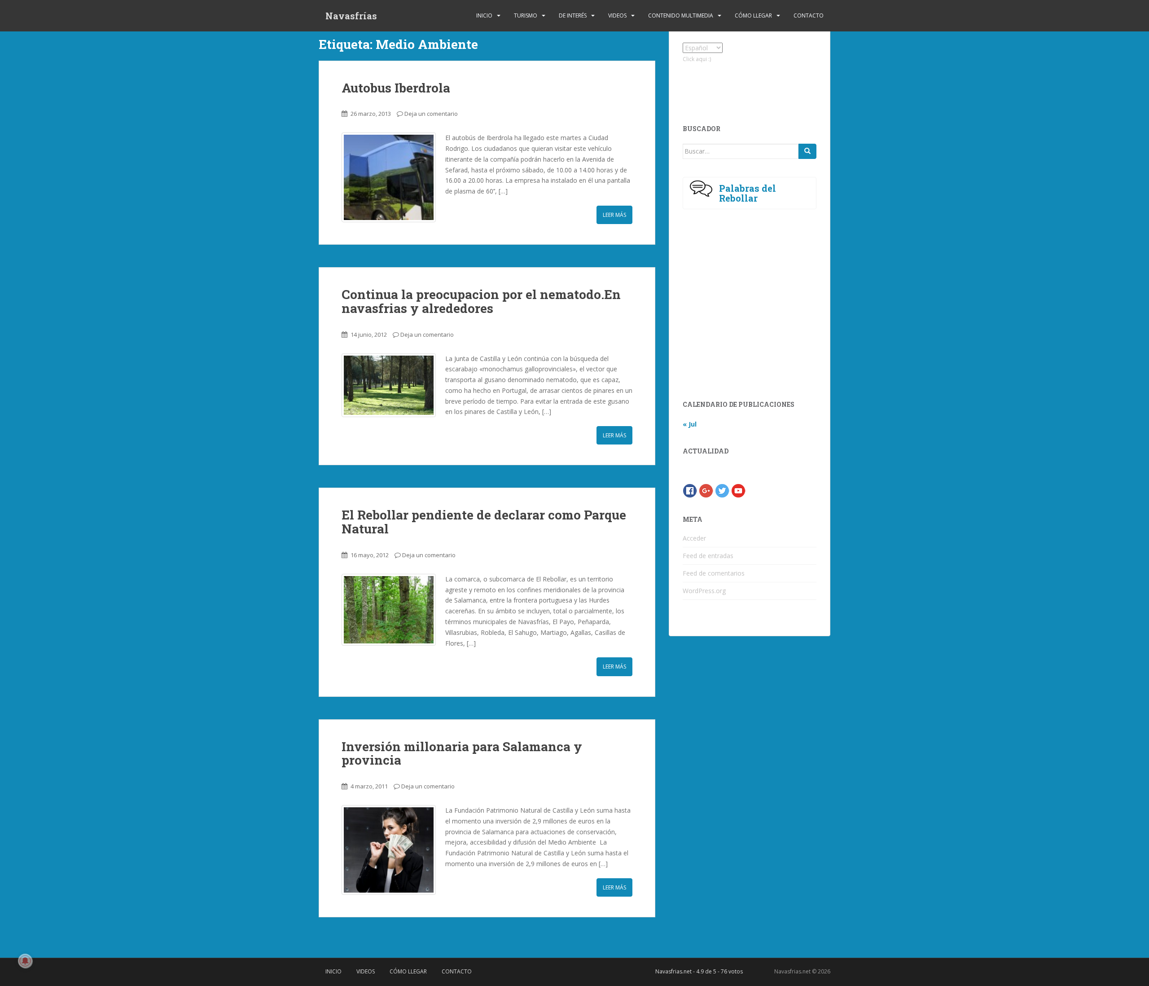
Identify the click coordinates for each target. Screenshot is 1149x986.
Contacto (809, 15)
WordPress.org (704, 590)
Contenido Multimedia (680, 15)
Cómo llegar (753, 15)
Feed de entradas (708, 555)
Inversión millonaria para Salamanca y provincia (462, 753)
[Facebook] (690, 490)
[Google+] (706, 490)
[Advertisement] (747, 86)
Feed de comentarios (714, 573)
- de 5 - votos (699, 971)
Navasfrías (351, 16)
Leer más (614, 215)
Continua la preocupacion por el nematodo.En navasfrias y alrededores (481, 301)
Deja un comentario (431, 114)
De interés (573, 15)
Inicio (484, 15)
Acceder (694, 538)
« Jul (690, 424)
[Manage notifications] (25, 961)
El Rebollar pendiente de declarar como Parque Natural (484, 521)
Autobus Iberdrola (396, 87)
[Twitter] (722, 490)
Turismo (525, 15)
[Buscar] (807, 151)
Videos (617, 15)
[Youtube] (738, 490)
